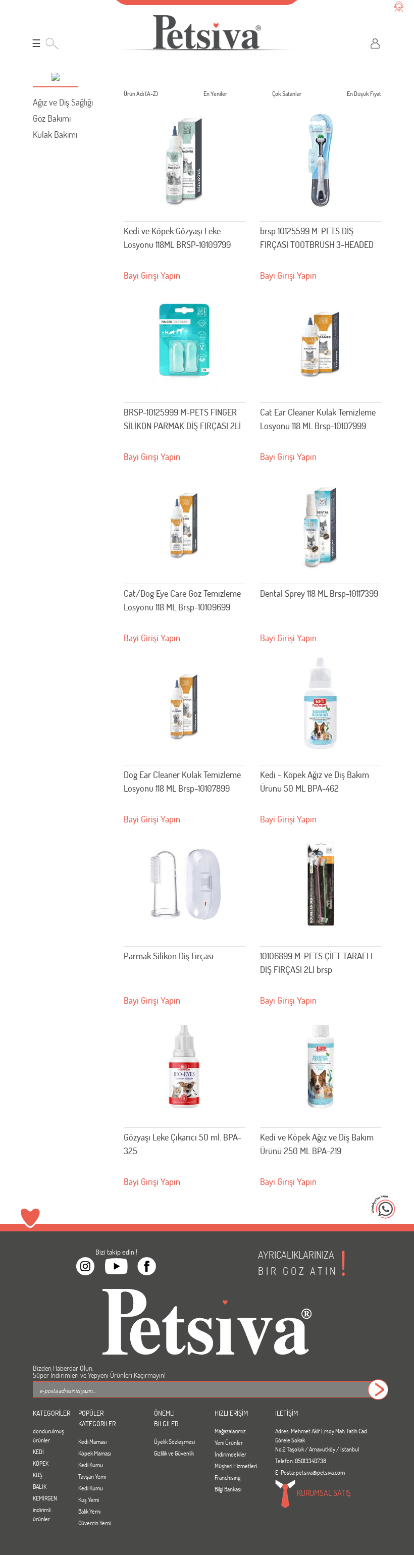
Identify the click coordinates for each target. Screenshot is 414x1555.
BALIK (39, 1486)
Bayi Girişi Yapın (152, 275)
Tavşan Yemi (92, 1476)
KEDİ (38, 1451)
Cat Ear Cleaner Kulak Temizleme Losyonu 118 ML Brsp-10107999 (318, 419)
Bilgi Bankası (228, 1489)
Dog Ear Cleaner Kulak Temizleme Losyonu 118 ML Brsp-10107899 (182, 781)
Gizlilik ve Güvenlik (174, 1453)
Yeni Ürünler (229, 1442)
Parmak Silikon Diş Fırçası (169, 956)
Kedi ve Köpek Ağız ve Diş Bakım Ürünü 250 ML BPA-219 (317, 1144)
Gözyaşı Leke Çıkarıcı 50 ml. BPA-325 (182, 1144)
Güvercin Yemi (94, 1523)
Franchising (227, 1477)
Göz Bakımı (52, 118)
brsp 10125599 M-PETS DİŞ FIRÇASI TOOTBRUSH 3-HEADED (317, 237)
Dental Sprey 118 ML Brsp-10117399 (319, 593)
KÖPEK (40, 1463)
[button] (55, 78)
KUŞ (37, 1475)
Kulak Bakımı (55, 134)
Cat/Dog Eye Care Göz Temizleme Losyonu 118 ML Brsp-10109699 (182, 600)
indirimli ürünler (41, 1514)
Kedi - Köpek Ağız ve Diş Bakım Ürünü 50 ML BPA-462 (314, 781)
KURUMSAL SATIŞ (323, 1492)
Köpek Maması (94, 1453)
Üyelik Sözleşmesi (174, 1441)
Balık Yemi (89, 1511)
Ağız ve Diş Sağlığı (63, 102)
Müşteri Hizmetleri (236, 1466)
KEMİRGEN (45, 1498)
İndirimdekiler (230, 1454)
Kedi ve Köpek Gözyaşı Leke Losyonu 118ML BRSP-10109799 (177, 237)
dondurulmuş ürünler (48, 1435)
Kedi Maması (92, 1441)
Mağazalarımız (230, 1431)
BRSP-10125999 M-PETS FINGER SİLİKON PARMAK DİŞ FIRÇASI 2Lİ (182, 419)
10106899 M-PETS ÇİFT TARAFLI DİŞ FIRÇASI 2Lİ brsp (316, 962)
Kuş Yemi (88, 1499)
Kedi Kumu (90, 1465)
